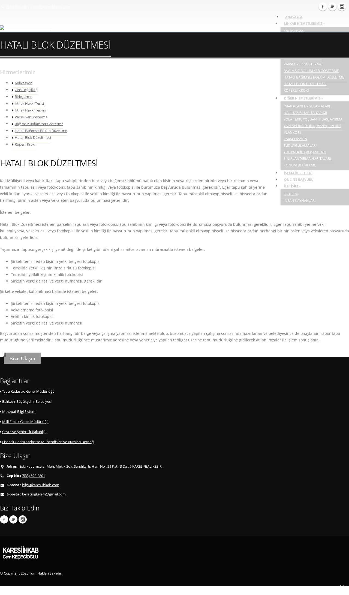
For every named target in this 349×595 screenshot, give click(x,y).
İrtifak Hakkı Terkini (30, 110)
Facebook (4, 519)
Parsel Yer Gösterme (31, 117)
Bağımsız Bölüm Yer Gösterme (39, 124)
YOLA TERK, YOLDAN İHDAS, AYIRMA (313, 119)
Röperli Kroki (25, 144)
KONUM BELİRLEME (300, 165)
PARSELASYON (295, 139)
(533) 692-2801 (17, 6)
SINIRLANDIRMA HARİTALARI (307, 158)
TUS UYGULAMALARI (300, 145)
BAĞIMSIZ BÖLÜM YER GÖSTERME (311, 70)
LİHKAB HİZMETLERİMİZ (303, 23)
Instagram (342, 6)
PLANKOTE (292, 132)
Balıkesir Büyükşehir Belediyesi (27, 401)
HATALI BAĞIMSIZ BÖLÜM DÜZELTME (314, 77)
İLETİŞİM (291, 186)
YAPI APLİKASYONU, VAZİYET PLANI (312, 126)
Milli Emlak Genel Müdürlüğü (25, 421)
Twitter (332, 6)
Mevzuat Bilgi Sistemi (19, 411)
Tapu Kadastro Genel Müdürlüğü (28, 391)
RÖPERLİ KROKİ (296, 90)
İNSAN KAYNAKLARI (300, 200)
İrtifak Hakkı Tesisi (29, 103)
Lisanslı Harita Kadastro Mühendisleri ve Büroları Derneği (48, 442)
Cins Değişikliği (26, 90)
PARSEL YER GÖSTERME (303, 64)
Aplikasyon (23, 83)
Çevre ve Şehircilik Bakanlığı (24, 431)
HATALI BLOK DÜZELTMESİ (305, 84)
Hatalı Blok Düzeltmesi (33, 137)
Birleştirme (23, 96)
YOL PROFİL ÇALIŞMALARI (305, 152)
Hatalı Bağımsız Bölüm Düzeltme (41, 130)
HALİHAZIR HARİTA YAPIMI (305, 112)
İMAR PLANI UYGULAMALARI (307, 106)
